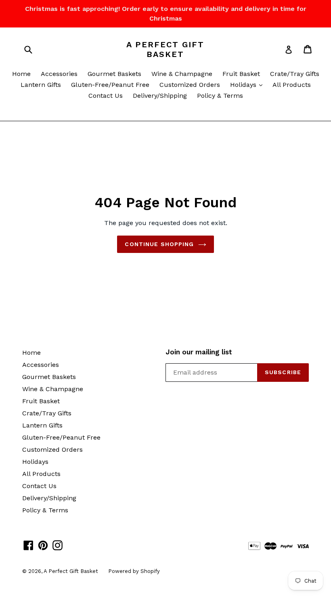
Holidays (248, 84)
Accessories (59, 74)
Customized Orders (189, 84)
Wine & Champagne (181, 74)
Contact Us (105, 95)
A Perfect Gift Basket (165, 49)
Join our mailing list (199, 352)
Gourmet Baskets (114, 74)
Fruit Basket (241, 74)
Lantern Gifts (41, 84)
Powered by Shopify (134, 571)
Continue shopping (159, 244)
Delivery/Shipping (160, 95)
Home (21, 74)
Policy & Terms (220, 95)
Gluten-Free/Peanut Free (110, 84)
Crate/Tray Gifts (294, 74)
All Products (291, 84)
